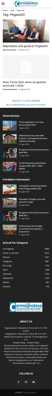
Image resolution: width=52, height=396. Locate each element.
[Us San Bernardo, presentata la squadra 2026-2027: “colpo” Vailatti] (10, 166)
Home (5, 10)
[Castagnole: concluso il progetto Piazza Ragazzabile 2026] (10, 189)
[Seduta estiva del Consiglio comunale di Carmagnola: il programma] (10, 229)
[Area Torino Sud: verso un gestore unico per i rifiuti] (26, 66)
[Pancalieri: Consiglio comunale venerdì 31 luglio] (10, 202)
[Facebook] (18, 382)
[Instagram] (26, 382)
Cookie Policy (33, 342)
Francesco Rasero (10, 89)
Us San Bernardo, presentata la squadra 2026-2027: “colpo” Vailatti (32, 166)
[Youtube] (33, 382)
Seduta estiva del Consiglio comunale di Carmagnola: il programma (30, 229)
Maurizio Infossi (9, 50)
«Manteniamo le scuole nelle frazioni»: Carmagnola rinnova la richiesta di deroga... (33, 138)
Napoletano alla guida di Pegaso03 (25, 46)
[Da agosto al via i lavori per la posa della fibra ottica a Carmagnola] (10, 153)
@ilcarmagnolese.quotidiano (26, 104)
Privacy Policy (19, 342)
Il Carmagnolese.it (29, 392)
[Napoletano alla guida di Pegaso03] (26, 31)
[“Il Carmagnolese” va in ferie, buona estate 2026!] (10, 125)
